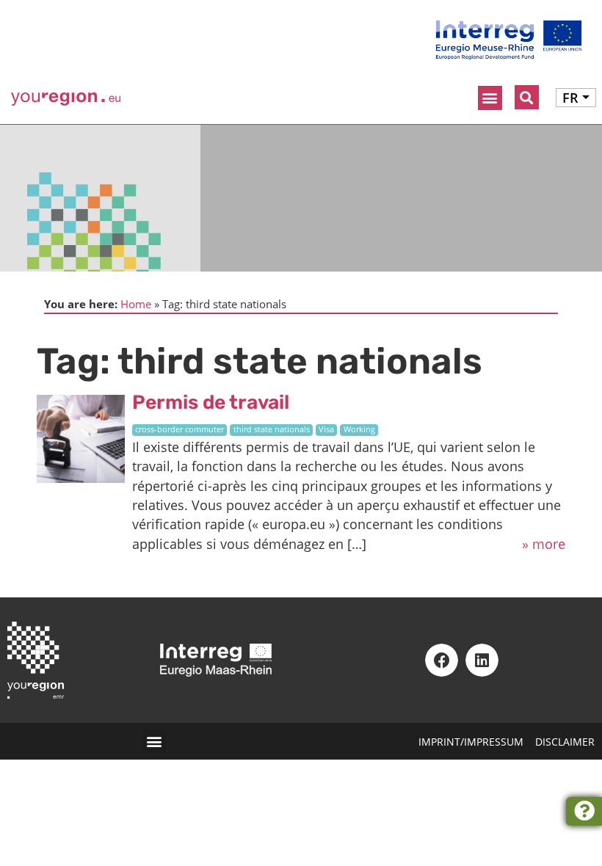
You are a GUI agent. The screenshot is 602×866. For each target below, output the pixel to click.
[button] (490, 98)
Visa (326, 429)
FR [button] (570, 97)
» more (543, 544)
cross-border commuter (179, 429)
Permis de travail (210, 402)
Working (359, 429)
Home (135, 303)
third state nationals (271, 429)
